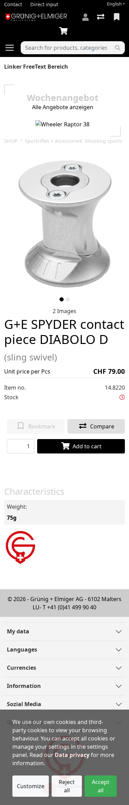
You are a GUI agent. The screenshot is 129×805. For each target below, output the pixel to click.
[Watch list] (117, 17)
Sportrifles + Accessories (53, 141)
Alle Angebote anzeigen (62, 107)
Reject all (67, 786)
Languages (22, 649)
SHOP (11, 141)
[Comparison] (101, 17)
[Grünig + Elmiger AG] (20, 546)
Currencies (21, 667)
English (114, 4)
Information (24, 686)
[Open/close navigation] (12, 47)
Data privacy (72, 755)
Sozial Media (24, 704)
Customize (30, 786)
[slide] (62, 299)
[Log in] (85, 17)
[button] (122, 397)
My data (18, 631)
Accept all (100, 786)
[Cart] (65, 31)
